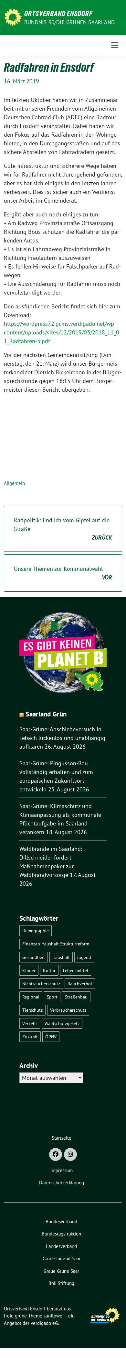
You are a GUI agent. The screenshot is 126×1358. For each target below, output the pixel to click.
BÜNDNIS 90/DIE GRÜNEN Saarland (69, 22)
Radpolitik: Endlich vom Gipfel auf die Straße (63, 528)
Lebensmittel (75, 970)
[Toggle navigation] (114, 45)
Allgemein (14, 483)
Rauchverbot (80, 983)
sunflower (54, 1316)
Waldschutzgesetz (62, 1023)
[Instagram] (70, 1154)
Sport (52, 997)
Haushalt (61, 957)
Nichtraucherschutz (41, 983)
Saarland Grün (46, 714)
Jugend (84, 957)
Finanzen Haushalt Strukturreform (55, 944)
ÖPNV (51, 1037)
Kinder (29, 970)
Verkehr (29, 1023)
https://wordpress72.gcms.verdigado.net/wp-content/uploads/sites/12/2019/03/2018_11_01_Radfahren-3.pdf (61, 332)
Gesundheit (33, 957)
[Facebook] (55, 1154)
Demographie (35, 930)
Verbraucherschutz (68, 1010)
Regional (30, 997)
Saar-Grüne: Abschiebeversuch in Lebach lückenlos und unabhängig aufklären (62, 737)
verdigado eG (44, 1323)
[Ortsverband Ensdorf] (13, 17)
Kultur (49, 970)
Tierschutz (32, 1010)
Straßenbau (76, 997)
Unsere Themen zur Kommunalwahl (63, 573)
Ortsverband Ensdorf (58, 13)
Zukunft (30, 1037)
